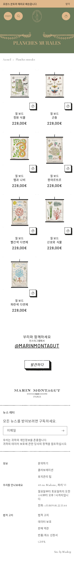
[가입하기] (63, 430)
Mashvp (66, 552)
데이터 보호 (45, 521)
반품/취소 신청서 (48, 535)
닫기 (68, 4)
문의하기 (43, 463)
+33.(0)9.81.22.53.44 (55, 505)
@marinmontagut (37, 346)
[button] (8, 16)
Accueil (7, 59)
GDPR (42, 541)
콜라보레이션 (46, 470)
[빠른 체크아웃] (33, 106)
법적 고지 (43, 515)
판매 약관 (43, 528)
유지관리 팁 (45, 476)
